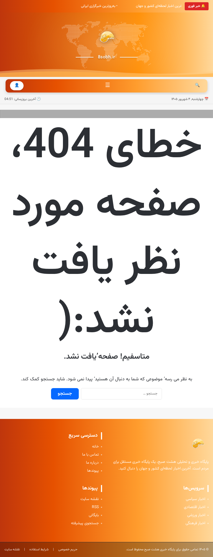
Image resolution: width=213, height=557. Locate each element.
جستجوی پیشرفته (85, 523)
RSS (95, 507)
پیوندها (93, 471)
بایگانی (94, 515)
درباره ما (92, 463)
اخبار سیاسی (195, 499)
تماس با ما (90, 455)
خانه (95, 447)
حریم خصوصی (67, 549)
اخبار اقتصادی (194, 507)
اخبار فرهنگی (195, 523)
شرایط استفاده (39, 549)
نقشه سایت (89, 499)
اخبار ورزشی (196, 515)
